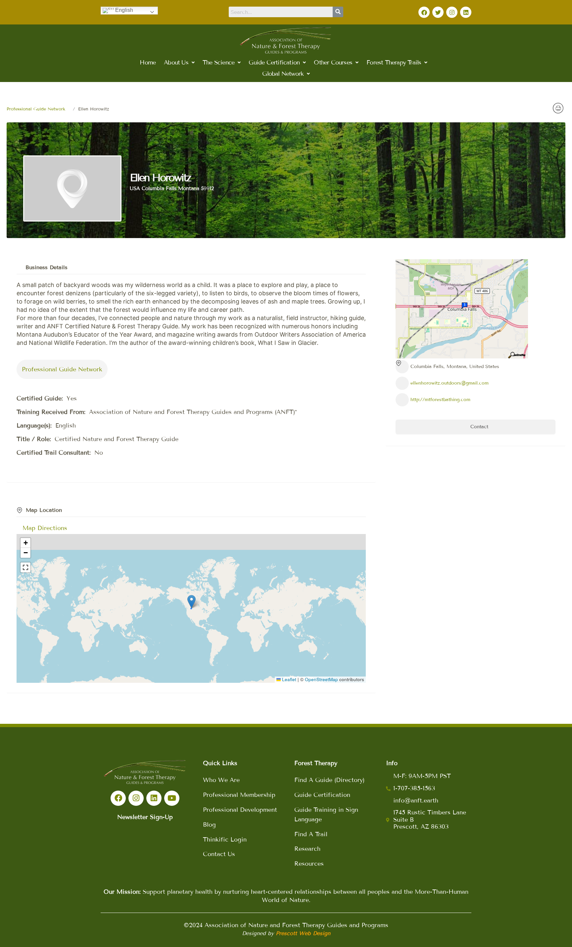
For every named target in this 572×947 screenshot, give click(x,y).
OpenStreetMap (321, 679)
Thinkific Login (225, 839)
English (123, 10)
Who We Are (221, 780)
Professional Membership (239, 795)
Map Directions (45, 528)
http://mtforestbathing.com (440, 399)
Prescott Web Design (303, 933)
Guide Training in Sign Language (326, 814)
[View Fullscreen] (25, 567)
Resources (309, 863)
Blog (209, 824)
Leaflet (288, 679)
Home (148, 62)
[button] (179, 62)
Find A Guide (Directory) (329, 780)
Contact (478, 427)
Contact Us (219, 854)
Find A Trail (310, 834)
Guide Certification (322, 795)
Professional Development (240, 809)
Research (307, 848)
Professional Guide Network (36, 109)
